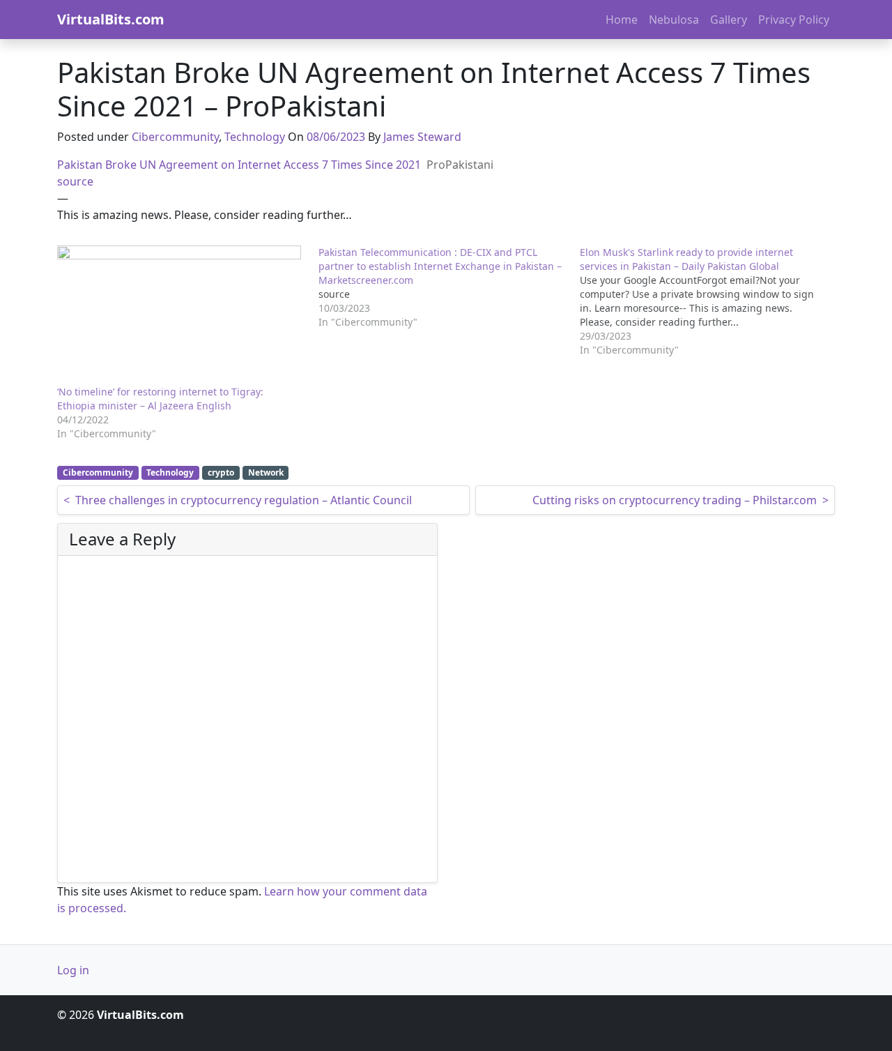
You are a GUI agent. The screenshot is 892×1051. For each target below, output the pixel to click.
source (75, 181)
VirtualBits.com (110, 19)
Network (266, 472)
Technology (254, 136)
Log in (73, 970)
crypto (221, 472)
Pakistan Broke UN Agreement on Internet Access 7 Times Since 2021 (239, 164)
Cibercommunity (175, 136)
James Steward (422, 136)
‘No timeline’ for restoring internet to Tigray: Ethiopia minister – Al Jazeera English (160, 398)
